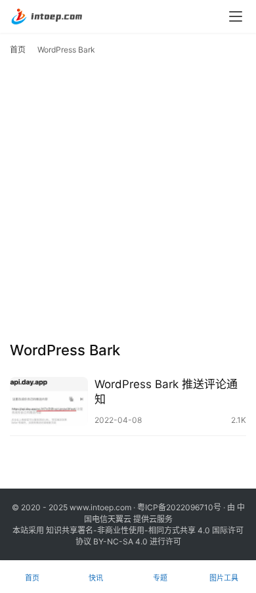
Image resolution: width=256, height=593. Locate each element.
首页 (18, 50)
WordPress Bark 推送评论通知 (166, 392)
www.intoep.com (100, 507)
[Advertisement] (128, 202)
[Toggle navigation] (235, 16)
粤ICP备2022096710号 (179, 507)
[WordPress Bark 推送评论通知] (49, 401)
